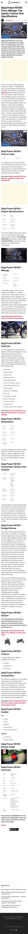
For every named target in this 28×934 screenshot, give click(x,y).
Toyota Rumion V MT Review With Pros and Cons (13, 889)
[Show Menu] (2, 2)
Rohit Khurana (9, 20)
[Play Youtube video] (14, 756)
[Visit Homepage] (14, 2)
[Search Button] (26, 2)
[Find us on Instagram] (14, 930)
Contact (8, 918)
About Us (14, 918)
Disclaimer (11, 916)
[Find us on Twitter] (12, 930)
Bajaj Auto (4, 92)
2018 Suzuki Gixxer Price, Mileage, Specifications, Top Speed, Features (13, 413)
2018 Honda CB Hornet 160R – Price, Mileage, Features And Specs (13, 633)
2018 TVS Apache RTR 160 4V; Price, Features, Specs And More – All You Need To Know (14, 703)
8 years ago (19, 20)
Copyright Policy (19, 916)
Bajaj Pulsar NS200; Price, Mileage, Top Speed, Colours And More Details (13, 178)
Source (3, 825)
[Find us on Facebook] (10, 930)
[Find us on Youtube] (16, 930)
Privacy (5, 916)
